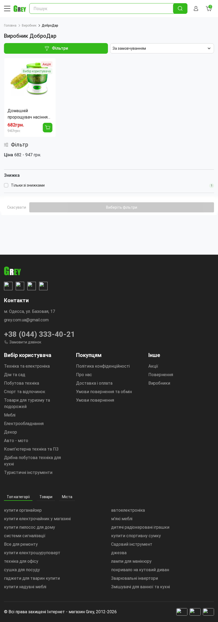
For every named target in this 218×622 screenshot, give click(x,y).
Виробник (29, 25)
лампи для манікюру (131, 561)
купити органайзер (23, 510)
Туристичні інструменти (28, 472)
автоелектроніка (128, 510)
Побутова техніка (21, 383)
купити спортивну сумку (136, 535)
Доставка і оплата (94, 383)
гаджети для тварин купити (32, 578)
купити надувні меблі (25, 586)
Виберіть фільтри (121, 207)
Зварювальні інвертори (134, 578)
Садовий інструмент (131, 544)
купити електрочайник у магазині (37, 518)
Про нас (84, 374)
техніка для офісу (21, 561)
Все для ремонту (21, 544)
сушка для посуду (22, 569)
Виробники (159, 383)
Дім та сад (14, 374)
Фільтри (60, 48)
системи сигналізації (24, 535)
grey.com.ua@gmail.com (26, 319)
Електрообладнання (24, 423)
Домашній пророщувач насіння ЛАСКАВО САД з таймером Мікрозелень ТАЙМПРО (27, 114)
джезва (119, 552)
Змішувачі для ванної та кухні (140, 586)
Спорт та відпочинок (24, 391)
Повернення (160, 374)
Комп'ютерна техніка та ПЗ (31, 449)
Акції (153, 366)
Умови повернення (95, 400)
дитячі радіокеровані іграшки (140, 527)
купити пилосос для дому (29, 527)
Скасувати (16, 207)
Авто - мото (16, 440)
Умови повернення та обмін (104, 391)
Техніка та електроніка (27, 366)
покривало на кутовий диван (140, 569)
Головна (10, 25)
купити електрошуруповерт (32, 552)
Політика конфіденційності (103, 366)
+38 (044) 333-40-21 (39, 334)
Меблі (9, 415)
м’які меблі (121, 518)
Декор (10, 432)
